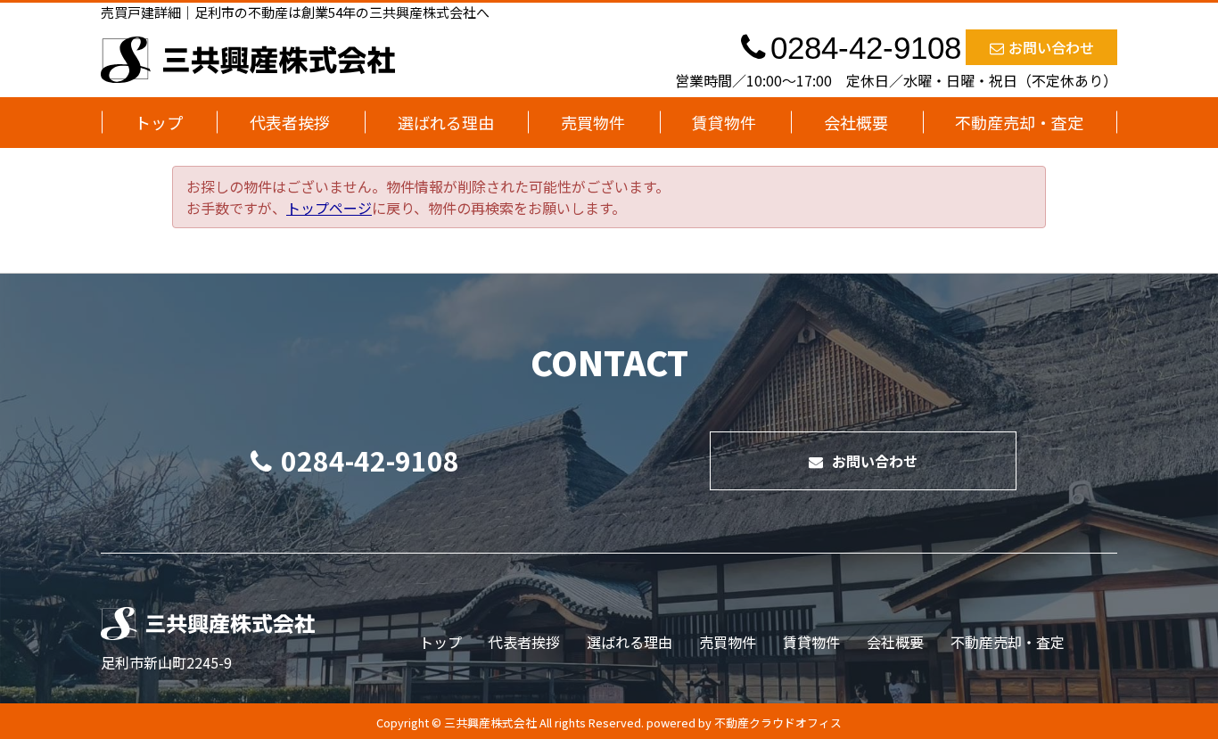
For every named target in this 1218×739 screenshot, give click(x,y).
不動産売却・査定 (1019, 122)
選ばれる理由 (446, 122)
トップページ (329, 207)
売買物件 (593, 122)
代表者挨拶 (290, 122)
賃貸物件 (724, 122)
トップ (159, 122)
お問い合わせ (1051, 47)
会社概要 (856, 122)
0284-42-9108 (370, 460)
